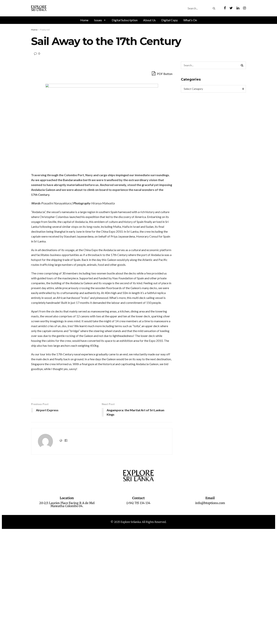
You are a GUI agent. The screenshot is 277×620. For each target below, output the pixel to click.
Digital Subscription (125, 20)
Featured (45, 29)
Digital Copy (169, 20)
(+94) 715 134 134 (138, 503)
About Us (149, 20)
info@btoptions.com (210, 503)
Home (84, 20)
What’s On (190, 20)
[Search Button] (215, 8)
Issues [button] (98, 20)
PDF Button (164, 73)
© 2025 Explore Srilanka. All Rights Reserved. (138, 522)
